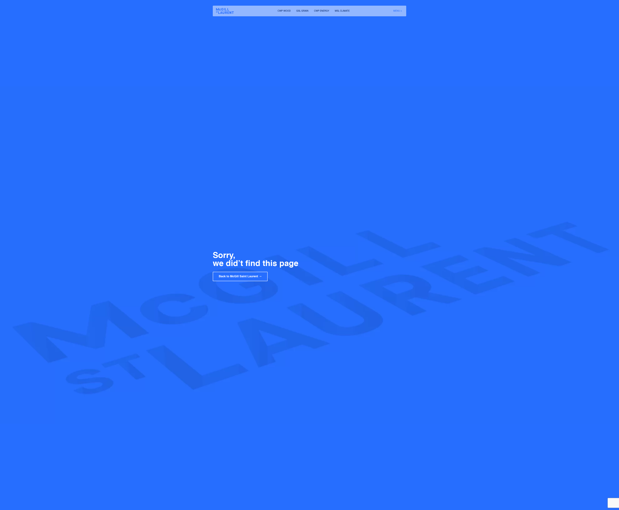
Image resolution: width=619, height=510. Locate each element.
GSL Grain (302, 11)
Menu (396, 11)
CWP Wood (284, 11)
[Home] (225, 11)
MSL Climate (342, 11)
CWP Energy (321, 11)
